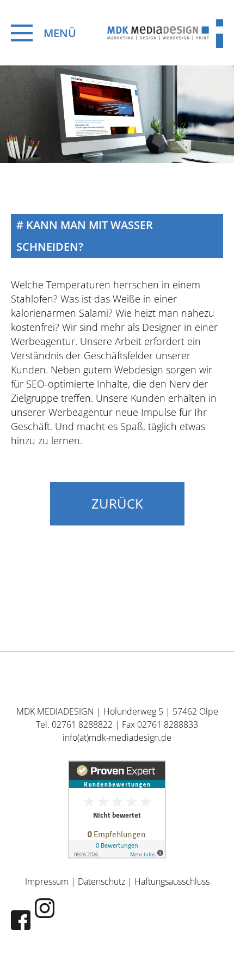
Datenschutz (101, 881)
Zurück (117, 503)
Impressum (47, 881)
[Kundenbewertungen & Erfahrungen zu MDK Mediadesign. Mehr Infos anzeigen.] (117, 809)
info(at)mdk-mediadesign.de (117, 738)
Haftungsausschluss (172, 881)
